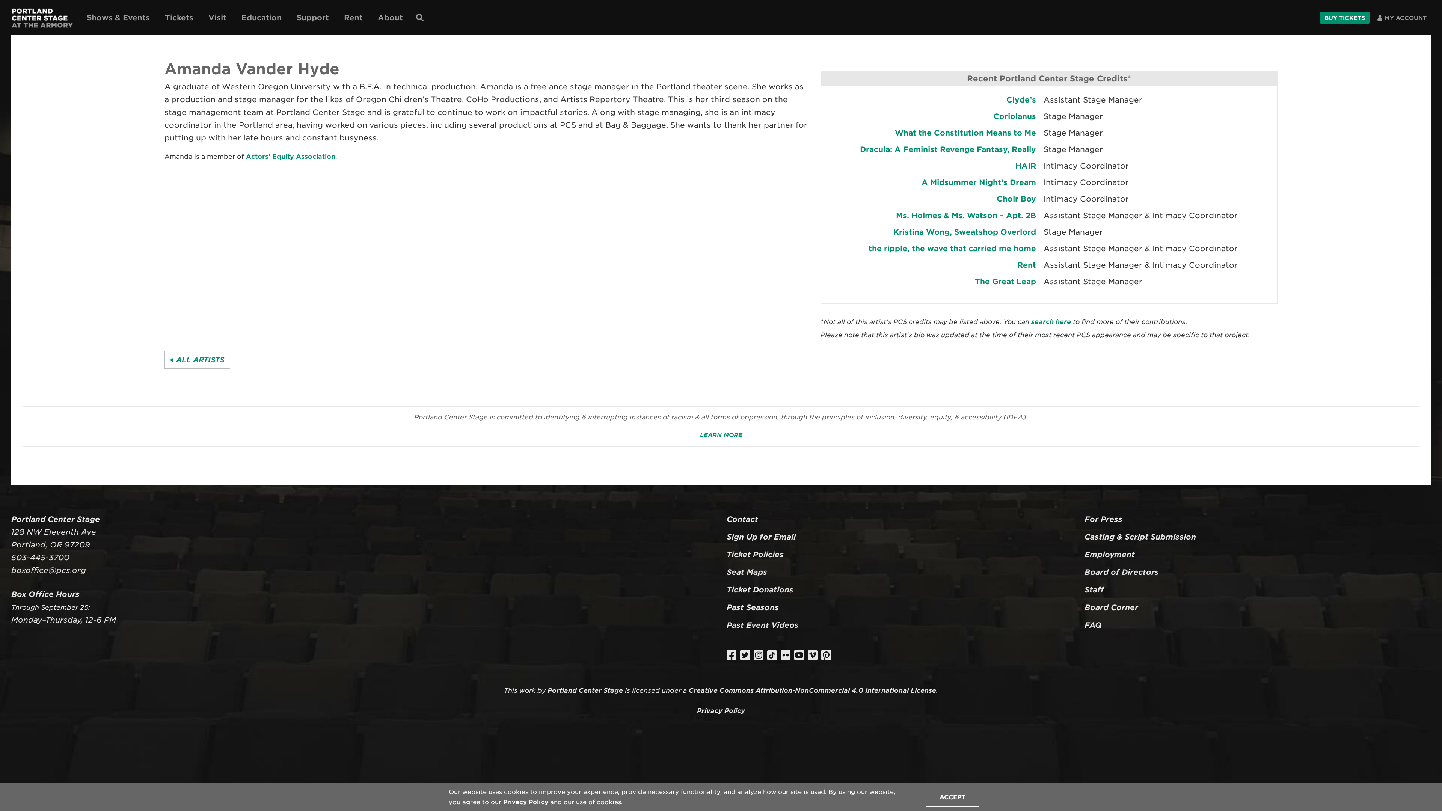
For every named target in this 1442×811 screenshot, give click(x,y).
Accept (952, 797)
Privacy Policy (525, 802)
